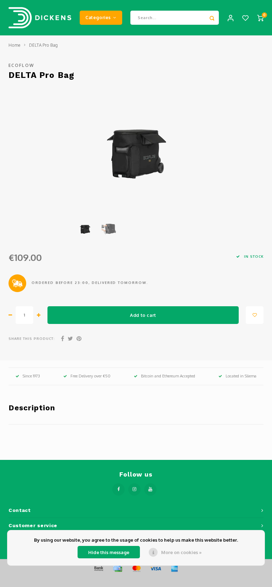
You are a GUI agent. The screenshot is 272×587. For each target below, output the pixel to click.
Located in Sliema (241, 376)
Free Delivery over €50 (90, 376)
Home (14, 45)
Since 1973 (31, 376)
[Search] (212, 18)
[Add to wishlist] (255, 315)
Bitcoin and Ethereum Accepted (168, 376)
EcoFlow (21, 65)
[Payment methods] (98, 568)
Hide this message (108, 552)
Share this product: (31, 338)
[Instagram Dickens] (134, 489)
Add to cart (143, 315)
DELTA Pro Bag (43, 45)
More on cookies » (181, 552)
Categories (98, 17)
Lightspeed (150, 580)
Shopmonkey (191, 580)
